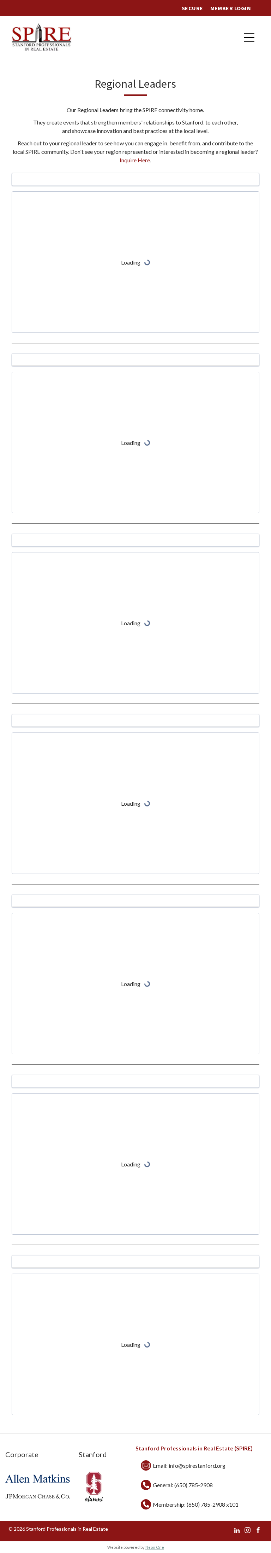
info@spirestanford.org (197, 1465)
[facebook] (258, 1531)
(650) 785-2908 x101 (213, 1504)
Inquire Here (135, 160)
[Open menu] (249, 37)
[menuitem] (192, 8)
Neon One (154, 1547)
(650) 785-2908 (193, 1485)
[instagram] (247, 1531)
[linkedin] (237, 1531)
